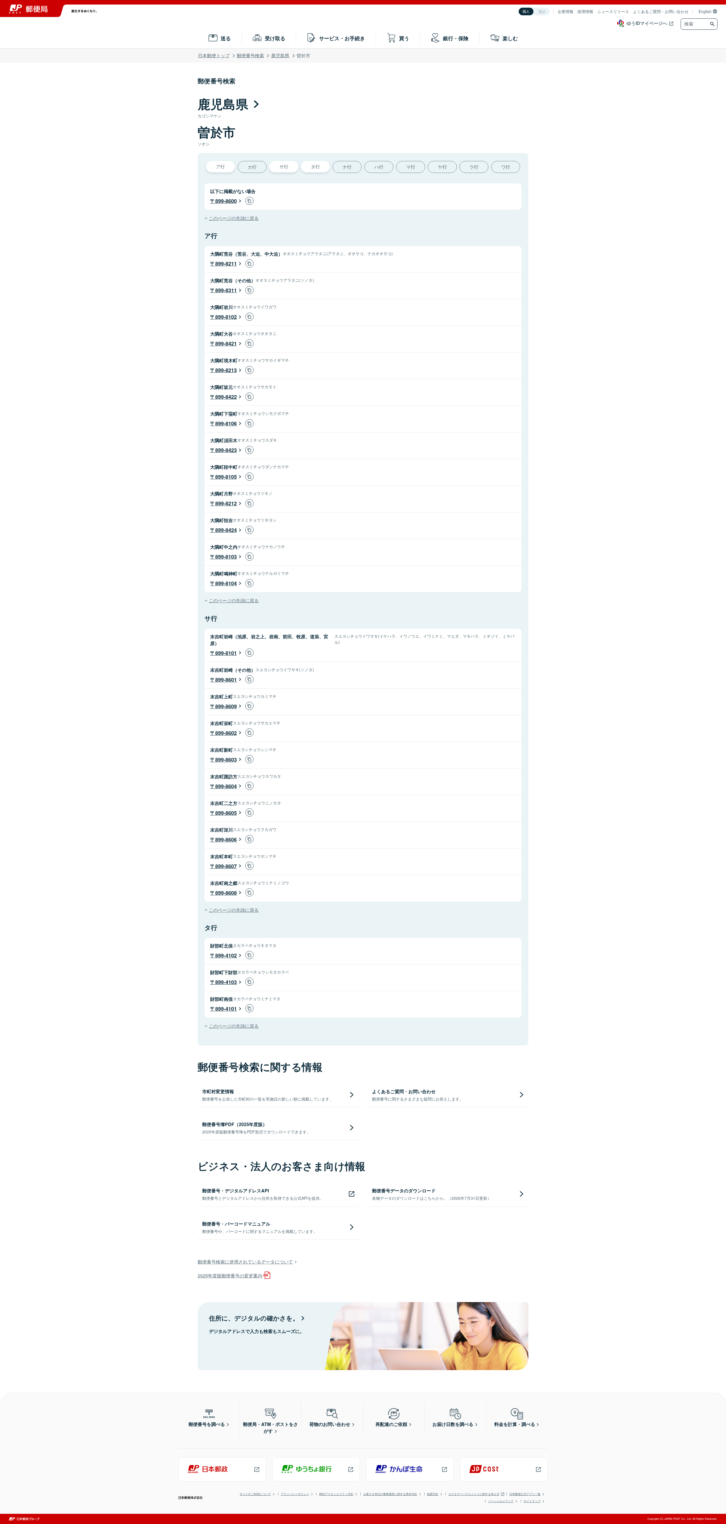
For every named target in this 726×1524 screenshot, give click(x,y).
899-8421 (226, 343)
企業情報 (565, 11)
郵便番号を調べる (207, 1424)
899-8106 (226, 423)
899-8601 (226, 679)
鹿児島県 (280, 55)
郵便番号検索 (250, 55)
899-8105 (226, 476)
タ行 (315, 166)
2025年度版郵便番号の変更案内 (230, 1275)
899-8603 (226, 759)
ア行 (220, 166)
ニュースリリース (613, 11)
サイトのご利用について (255, 1494)
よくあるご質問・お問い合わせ (661, 11)
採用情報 (585, 11)
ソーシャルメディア (501, 1501)
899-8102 (226, 317)
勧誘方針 (432, 1494)
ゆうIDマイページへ (646, 23)
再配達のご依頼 (391, 1424)
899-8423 (226, 450)
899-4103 (226, 982)
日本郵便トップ (214, 55)
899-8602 (226, 733)
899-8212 (226, 503)
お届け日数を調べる (452, 1424)
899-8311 (226, 290)
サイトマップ (532, 1501)
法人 (542, 11)
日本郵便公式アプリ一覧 (525, 1494)
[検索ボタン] (713, 24)
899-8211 (226, 263)
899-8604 (226, 786)
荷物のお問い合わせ (329, 1424)
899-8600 (226, 201)
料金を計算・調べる (514, 1424)
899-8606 (226, 839)
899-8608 (226, 892)
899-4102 (226, 955)
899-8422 (226, 396)
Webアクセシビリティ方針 (336, 1494)
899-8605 (226, 813)
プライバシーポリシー (295, 1494)
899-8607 (226, 866)
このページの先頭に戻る (234, 218)
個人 (526, 11)
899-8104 (226, 583)
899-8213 (226, 370)
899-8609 (226, 706)
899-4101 (226, 1008)
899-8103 (226, 556)
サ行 (283, 166)
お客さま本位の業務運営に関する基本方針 (390, 1494)
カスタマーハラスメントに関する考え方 (473, 1494)
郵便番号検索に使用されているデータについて (245, 1261)
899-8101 (226, 653)
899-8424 (226, 530)
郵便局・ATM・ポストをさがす (270, 1427)
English (705, 11)
